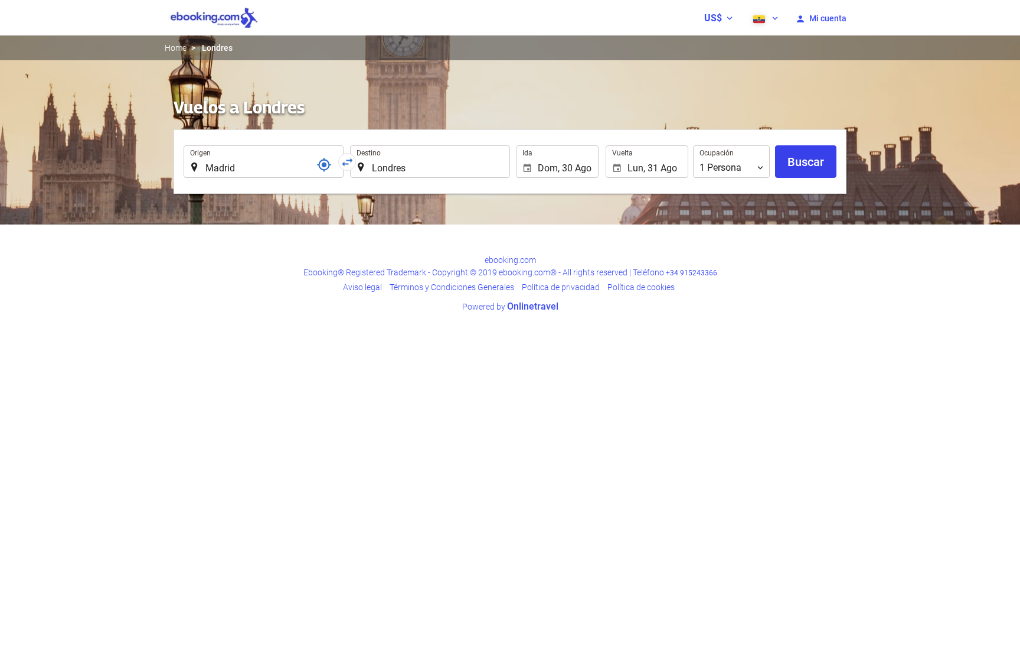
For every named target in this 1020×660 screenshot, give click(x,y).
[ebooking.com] (214, 17)
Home (176, 48)
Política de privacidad (561, 287)
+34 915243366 (691, 273)
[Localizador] (324, 165)
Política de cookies (641, 287)
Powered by (510, 306)
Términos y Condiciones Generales (452, 287)
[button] (718, 17)
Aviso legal (362, 287)
